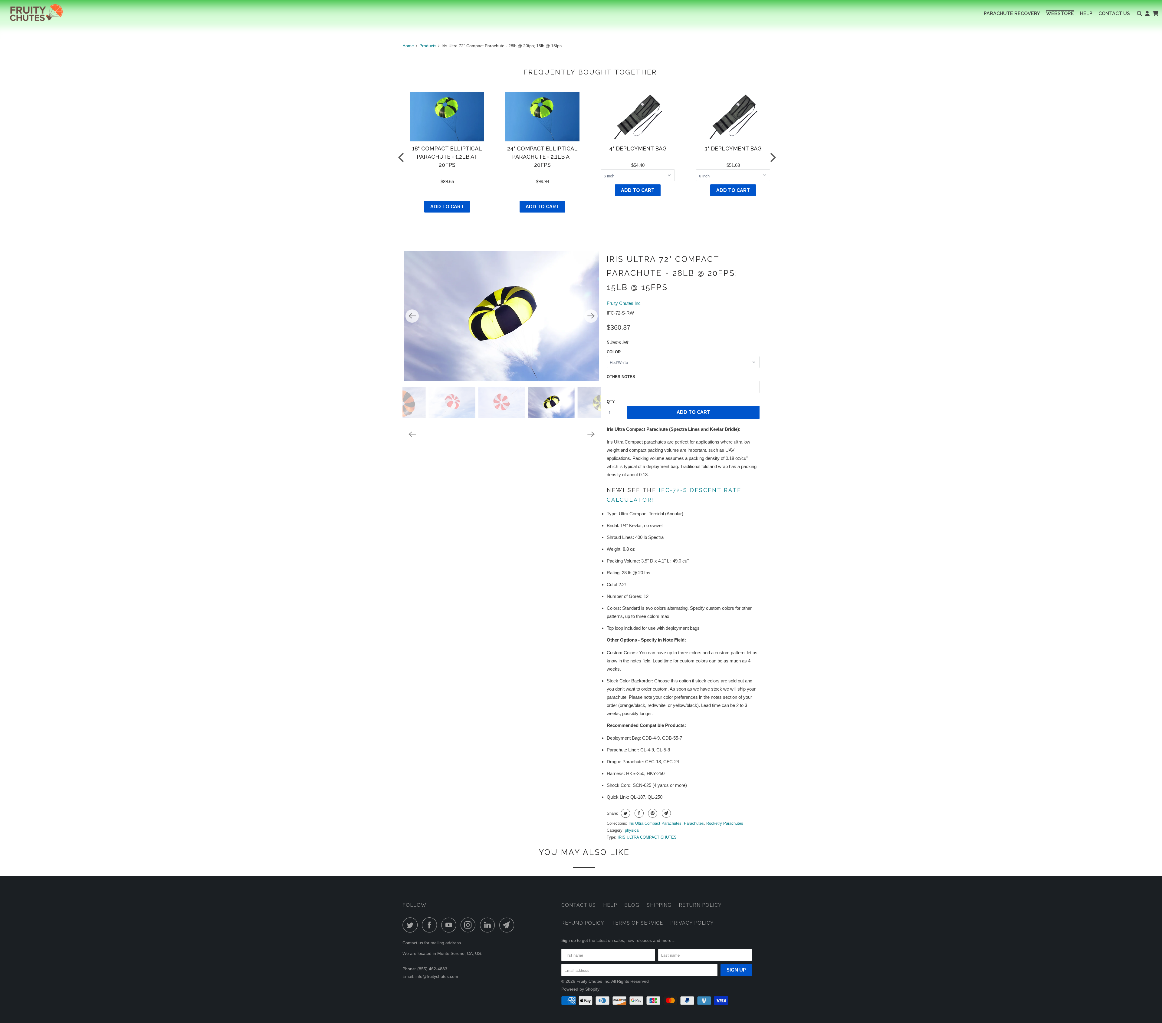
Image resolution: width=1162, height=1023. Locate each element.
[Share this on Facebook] (638, 813)
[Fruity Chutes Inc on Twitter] (411, 924)
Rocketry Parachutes (724, 823)
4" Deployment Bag (638, 148)
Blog (631, 905)
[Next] (591, 316)
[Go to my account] (1147, 14)
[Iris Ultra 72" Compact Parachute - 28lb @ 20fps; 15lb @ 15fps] (501, 316)
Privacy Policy (692, 923)
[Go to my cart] (1155, 14)
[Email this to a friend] (665, 813)
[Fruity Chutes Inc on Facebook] (431, 924)
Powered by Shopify (580, 989)
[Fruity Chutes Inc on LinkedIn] (489, 924)
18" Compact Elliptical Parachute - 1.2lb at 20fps (447, 156)
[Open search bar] (1139, 14)
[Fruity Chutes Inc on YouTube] (450, 924)
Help (610, 905)
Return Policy (700, 905)
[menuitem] (1012, 13)
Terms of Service (637, 923)
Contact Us (578, 905)
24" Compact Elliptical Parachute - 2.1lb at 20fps (542, 156)
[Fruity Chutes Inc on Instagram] (470, 924)
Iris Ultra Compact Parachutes (655, 823)
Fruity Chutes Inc (624, 303)
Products (427, 45)
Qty (611, 401)
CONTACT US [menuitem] (1114, 13)
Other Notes (621, 377)
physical (632, 830)
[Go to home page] (31, 12)
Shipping (659, 905)
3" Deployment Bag (733, 148)
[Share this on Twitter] (624, 813)
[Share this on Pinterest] (652, 813)
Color (614, 352)
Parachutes (694, 823)
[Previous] (412, 316)
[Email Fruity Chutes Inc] (508, 924)
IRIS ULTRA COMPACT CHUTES (647, 837)
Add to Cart (447, 207)
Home (408, 45)
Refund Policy (582, 923)
